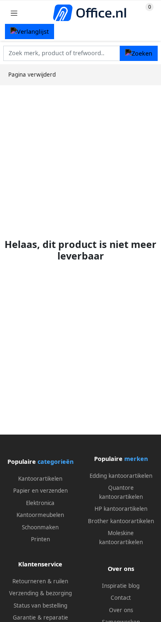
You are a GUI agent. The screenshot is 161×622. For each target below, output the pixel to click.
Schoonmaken (40, 527)
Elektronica (40, 503)
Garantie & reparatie (40, 617)
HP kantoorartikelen (121, 508)
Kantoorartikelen (40, 478)
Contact (121, 597)
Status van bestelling (40, 605)
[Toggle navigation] (14, 13)
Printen (40, 539)
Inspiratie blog (121, 585)
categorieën (55, 461)
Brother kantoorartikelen (121, 521)
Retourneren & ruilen (40, 581)
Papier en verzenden (40, 490)
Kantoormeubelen (40, 515)
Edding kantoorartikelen (121, 475)
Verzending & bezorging (40, 593)
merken (136, 459)
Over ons (121, 610)
